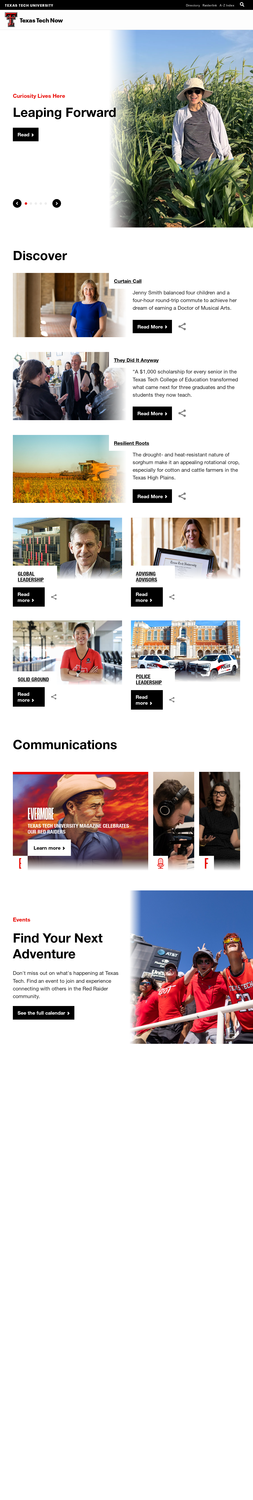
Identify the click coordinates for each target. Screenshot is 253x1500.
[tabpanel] (126, 128)
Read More (150, 326)
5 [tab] (45, 203)
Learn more (47, 848)
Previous (17, 203)
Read (23, 135)
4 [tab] (41, 203)
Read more (24, 597)
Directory (193, 5)
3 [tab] (36, 203)
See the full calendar (41, 1013)
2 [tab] (31, 203)
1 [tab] (26, 203)
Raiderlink (210, 5)
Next (56, 203)
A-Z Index (227, 5)
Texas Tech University (29, 4)
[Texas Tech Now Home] (8, 20)
